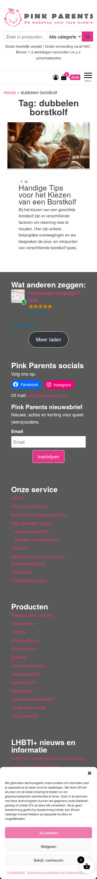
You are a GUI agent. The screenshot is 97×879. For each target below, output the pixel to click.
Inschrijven (48, 456)
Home (10, 92)
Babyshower (23, 648)
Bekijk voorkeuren (48, 860)
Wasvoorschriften (32, 531)
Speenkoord (23, 682)
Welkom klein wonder (32, 615)
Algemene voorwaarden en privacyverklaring (57, 872)
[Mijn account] (55, 77)
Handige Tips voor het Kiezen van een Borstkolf (47, 194)
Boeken (18, 657)
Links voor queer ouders (35, 766)
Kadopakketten (26, 674)
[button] (89, 773)
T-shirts (18, 632)
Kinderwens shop (28, 707)
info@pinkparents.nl (47, 395)
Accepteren (48, 832)
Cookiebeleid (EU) (29, 580)
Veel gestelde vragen (32, 523)
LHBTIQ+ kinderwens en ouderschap (48, 758)
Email (17, 431)
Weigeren (48, 846)
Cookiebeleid (16, 872)
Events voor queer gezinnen (39, 514)
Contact (19, 548)
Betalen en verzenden (36, 539)
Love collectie (24, 716)
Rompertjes (22, 623)
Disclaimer (21, 572)
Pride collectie (25, 640)
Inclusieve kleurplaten (32, 699)
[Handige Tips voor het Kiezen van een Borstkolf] (48, 144)
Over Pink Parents (29, 506)
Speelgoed (22, 690)
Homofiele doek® (28, 665)
